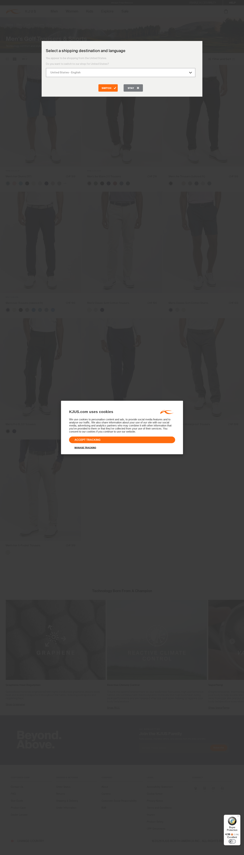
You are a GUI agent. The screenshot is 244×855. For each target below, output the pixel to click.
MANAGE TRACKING (85, 447)
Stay (131, 88)
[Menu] (238, 817)
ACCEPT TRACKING (87, 439)
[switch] (232, 841)
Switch (106, 88)
